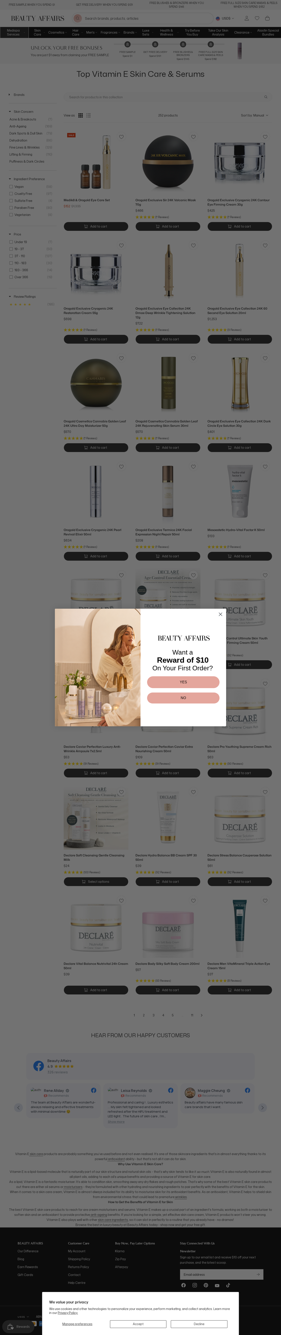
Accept (138, 1324)
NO (183, 698)
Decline (199, 1324)
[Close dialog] (220, 614)
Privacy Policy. (68, 1313)
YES (183, 682)
